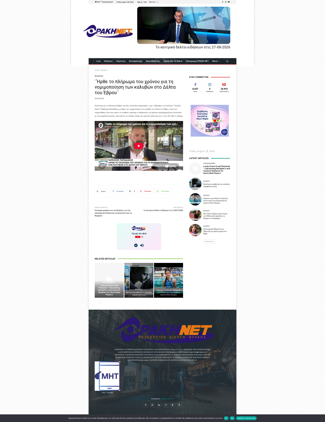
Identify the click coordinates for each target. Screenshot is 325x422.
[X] (179, 405)
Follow (210, 83)
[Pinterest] (165, 405)
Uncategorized (109, 282)
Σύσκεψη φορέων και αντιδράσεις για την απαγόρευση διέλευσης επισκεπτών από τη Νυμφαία (113, 213)
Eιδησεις (104, 70)
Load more (209, 241)
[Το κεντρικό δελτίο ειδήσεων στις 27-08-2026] (183, 25)
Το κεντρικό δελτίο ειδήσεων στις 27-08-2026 (193, 47)
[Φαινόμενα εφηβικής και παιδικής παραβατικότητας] (138, 280)
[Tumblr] (172, 405)
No (232, 418)
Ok (226, 418)
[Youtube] (228, 2)
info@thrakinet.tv (167, 399)
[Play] (136, 245)
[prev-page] (96, 302)
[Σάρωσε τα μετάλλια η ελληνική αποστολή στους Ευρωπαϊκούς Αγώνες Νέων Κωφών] (168, 280)
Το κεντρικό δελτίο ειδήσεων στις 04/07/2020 (163, 210)
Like (195, 83)
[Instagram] (225, 2)
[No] (322, 418)
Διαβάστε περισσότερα (246, 418)
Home (97, 70)
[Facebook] (222, 2)
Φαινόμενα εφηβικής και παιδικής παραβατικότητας (139, 293)
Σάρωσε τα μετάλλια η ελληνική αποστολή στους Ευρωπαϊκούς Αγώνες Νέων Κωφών (168, 292)
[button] (227, 61)
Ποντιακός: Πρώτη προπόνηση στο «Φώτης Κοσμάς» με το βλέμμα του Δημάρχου (215, 216)
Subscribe (224, 83)
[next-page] (100, 302)
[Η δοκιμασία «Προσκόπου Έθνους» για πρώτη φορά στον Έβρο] (195, 230)
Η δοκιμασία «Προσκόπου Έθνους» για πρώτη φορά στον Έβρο (215, 231)
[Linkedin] (159, 405)
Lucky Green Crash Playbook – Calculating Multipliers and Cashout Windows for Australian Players (109, 290)
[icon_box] (153, 2)
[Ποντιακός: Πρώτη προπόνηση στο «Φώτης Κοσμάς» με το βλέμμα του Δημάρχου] (195, 215)
